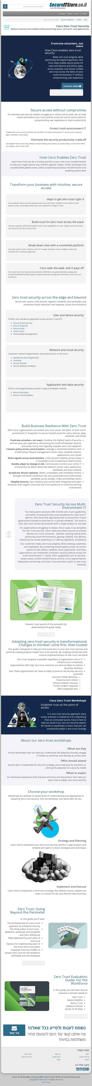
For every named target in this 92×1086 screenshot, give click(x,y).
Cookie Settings (46, 1082)
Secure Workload (20, 392)
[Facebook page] (87, 1070)
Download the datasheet (65, 92)
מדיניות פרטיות (27, 1057)
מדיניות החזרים (84, 1057)
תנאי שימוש (56, 1057)
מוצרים (84, 14)
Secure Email (18, 328)
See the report (45, 634)
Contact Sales (71, 86)
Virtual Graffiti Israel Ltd (41, 1077)
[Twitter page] (84, 1070)
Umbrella (17, 360)
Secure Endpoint (20, 325)
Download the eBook (33, 963)
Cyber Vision (18, 331)
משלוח (87, 1059)
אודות (76, 14)
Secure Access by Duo (22, 323)
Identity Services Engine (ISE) (26, 357)
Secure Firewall (19, 363)
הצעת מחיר (61, 14)
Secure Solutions (67, 19)
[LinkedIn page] (77, 1070)
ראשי (85, 19)
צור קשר (69, 14)
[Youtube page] (81, 1070)
